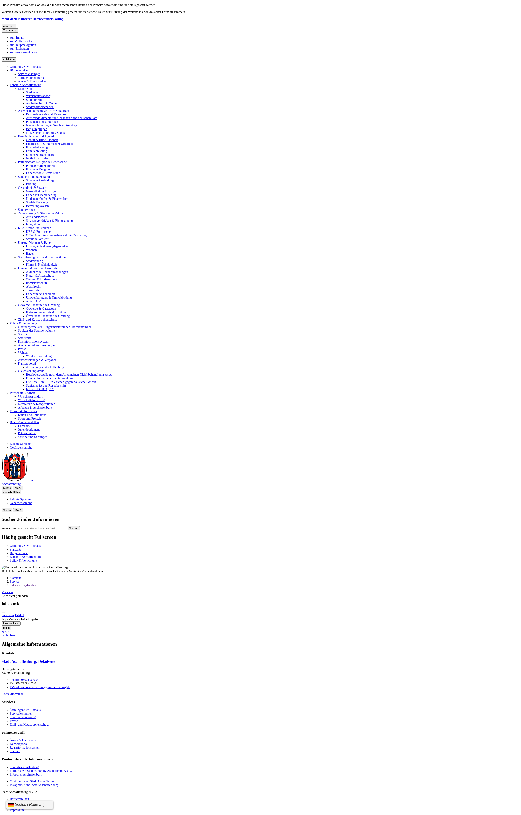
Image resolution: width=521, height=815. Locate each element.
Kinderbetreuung (37, 147)
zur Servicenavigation (24, 52)
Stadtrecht (24, 338)
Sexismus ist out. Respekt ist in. (46, 385)
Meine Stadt (25, 88)
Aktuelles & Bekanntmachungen (47, 272)
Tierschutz (32, 290)
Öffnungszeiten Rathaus (25, 66)
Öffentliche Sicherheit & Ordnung (48, 316)
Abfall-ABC (34, 301)
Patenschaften (27, 433)
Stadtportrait (34, 99)
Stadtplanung (34, 261)
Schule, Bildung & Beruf (34, 176)
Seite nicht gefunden (23, 585)
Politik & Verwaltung (23, 323)
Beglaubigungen (36, 129)
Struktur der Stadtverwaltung (36, 330)
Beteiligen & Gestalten (24, 422)
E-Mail (19, 615)
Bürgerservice (19, 70)
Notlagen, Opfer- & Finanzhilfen (47, 198)
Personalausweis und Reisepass (46, 114)
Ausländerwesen (36, 217)
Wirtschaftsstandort (38, 96)
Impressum (17, 810)
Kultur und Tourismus (32, 415)
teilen (6, 627)
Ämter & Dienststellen (32, 81)
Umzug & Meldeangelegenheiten (47, 246)
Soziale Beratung (37, 202)
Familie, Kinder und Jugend (36, 136)
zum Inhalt (16, 37)
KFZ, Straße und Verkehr (34, 228)
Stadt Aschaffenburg (28, 661)
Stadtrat (23, 334)
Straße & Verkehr (37, 239)
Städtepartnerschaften (40, 107)
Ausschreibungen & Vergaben (37, 360)
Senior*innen (26, 209)
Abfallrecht (33, 286)
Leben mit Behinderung (41, 195)
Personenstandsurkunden (42, 121)
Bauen (30, 253)
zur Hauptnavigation (23, 45)
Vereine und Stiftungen (32, 437)
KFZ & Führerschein (39, 231)
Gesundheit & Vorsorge (41, 191)
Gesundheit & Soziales (32, 187)
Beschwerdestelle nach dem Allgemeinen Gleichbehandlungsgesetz (69, 374)
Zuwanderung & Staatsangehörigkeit (41, 213)
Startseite (15, 578)
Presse (22, 349)
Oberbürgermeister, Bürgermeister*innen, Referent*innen (55, 327)
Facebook (8, 615)
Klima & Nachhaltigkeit (41, 264)
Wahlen (23, 352)
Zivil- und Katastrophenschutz (37, 319)
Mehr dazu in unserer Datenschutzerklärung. (33, 19)
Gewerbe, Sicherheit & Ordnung (39, 305)
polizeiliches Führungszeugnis (45, 132)
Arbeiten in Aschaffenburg (35, 407)
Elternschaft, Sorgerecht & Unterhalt (49, 143)
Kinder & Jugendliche (40, 154)
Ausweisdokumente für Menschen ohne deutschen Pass (61, 118)
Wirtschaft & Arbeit (22, 393)
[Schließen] (3, 612)
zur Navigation (19, 48)
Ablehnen (8, 26)
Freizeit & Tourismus (23, 411)
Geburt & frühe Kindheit (42, 140)
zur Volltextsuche (21, 41)
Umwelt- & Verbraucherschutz (37, 268)
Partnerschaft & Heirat (40, 165)
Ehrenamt (24, 426)
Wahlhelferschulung (39, 356)
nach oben (8, 635)
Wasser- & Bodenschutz (41, 279)
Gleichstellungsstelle (31, 371)
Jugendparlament (29, 429)
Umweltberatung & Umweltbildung (49, 297)
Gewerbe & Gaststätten (41, 308)
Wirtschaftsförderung (31, 400)
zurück (6, 631)
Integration (33, 224)
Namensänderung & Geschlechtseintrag (51, 125)
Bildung (31, 184)
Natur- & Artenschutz (40, 275)
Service (14, 581)
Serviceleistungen (29, 74)
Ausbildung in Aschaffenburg (45, 367)
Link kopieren (11, 623)
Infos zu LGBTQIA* (40, 389)
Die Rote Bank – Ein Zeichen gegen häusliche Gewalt (61, 382)
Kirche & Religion (38, 169)
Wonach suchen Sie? (15, 528)
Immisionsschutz (36, 283)
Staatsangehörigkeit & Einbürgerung (49, 220)
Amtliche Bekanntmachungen (37, 345)
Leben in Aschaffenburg (25, 85)
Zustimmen (9, 30)
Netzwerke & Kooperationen (36, 404)
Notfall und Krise (37, 158)
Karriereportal (27, 363)
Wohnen (31, 250)
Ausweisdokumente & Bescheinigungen (44, 110)
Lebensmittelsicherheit (40, 294)
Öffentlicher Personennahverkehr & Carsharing (56, 235)
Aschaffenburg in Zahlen (42, 103)
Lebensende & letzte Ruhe (43, 173)
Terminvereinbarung (31, 77)
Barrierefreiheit (19, 799)
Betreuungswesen (37, 206)
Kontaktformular (12, 694)
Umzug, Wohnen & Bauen (35, 242)
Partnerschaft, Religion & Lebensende (42, 162)
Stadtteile (32, 92)
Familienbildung (36, 151)
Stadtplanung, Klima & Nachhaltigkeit (42, 257)
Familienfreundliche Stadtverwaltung (49, 378)
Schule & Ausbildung (40, 180)
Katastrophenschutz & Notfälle (46, 312)
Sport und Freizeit (29, 418)
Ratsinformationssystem (33, 341)
